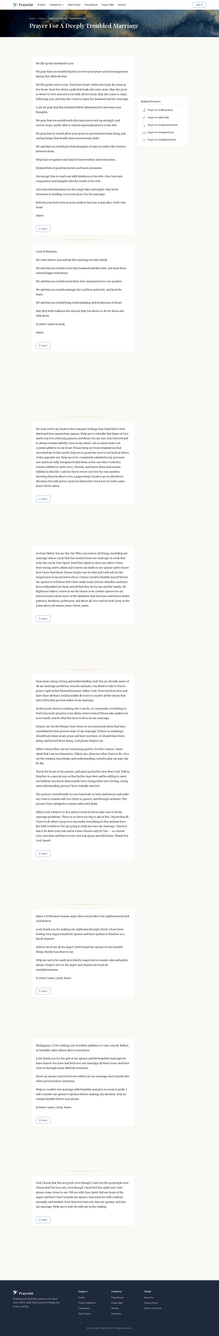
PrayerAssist (91, 4)
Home (32, 18)
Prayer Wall (108, 4)
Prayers (41, 4)
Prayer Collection (87, 1303)
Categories (84, 1308)
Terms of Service (152, 1308)
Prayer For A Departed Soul (161, 132)
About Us (148, 1297)
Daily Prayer (74, 4)
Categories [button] (56, 4)
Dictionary (116, 1313)
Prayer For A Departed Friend (162, 140)
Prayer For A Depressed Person (163, 125)
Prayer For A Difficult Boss (160, 110)
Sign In (199, 4)
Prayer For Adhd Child (158, 117)
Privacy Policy (151, 1303)
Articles (122, 4)
